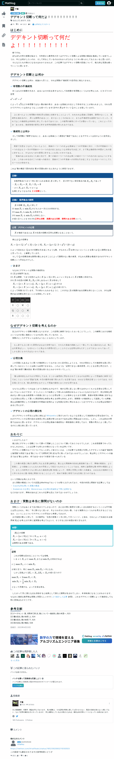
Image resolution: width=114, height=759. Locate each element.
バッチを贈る (18, 685)
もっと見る (15, 660)
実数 (29, 20)
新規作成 (100, 3)
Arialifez (20, 744)
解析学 (23, 20)
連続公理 (16, 20)
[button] (109, 3)
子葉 (17, 9)
